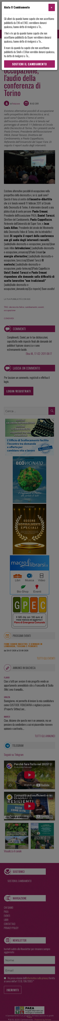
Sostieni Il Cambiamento (29, 64)
